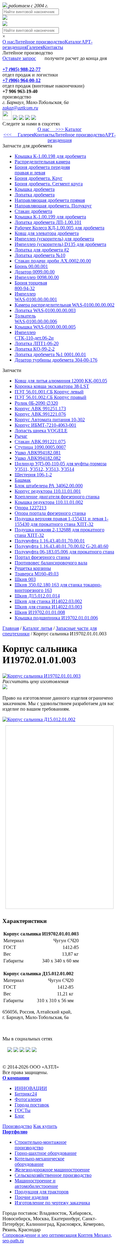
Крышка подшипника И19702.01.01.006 (56, 617)
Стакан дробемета (33, 211)
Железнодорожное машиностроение (52, 1169)
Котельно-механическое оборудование (39, 1161)
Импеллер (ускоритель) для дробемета (54, 238)
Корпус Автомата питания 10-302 (50, 419)
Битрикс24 (26, 1093)
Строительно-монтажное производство (41, 1145)
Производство (17, 1126)
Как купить (45, 1126)
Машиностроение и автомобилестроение (36, 1183)
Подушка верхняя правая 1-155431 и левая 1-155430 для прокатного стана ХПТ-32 (61, 521)
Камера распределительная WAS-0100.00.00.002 (64, 304)
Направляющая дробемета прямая (50, 200)
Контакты (53, 47)
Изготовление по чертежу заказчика (52, 1202)
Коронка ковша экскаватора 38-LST (52, 386)
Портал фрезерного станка (42, 557)
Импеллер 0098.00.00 (37, 277)
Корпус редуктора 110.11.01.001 (48, 491)
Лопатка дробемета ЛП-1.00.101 (48, 222)
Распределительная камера (42, 161)
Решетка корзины (33, 568)
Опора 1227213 (30, 507)
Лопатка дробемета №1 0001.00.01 (50, 354)
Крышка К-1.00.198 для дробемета (50, 156)
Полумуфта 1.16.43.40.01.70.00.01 (50, 540)
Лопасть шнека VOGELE (41, 430)
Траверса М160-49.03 (37, 573)
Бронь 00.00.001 (31, 266)
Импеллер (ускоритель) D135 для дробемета (60, 244)
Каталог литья (37, 628)
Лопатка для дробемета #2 (42, 249)
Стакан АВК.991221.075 (40, 441)
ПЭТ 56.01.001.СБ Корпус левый (49, 391)
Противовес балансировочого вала (51, 562)
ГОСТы (23, 1110)
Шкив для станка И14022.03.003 (48, 606)
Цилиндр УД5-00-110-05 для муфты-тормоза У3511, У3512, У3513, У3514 (60, 466)
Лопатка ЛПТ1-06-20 (37, 343)
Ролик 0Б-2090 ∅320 (36, 403)
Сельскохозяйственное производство (53, 1175)
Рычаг (21, 436)
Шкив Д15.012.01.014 (37, 595)
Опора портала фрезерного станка (50, 513)
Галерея (35, 47)
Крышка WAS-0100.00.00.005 (45, 326)
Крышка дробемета (35, 189)
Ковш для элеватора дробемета (47, 233)
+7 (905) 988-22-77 (21, 69)
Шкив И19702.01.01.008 (40, 612)
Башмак (23, 480)
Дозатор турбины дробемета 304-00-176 (56, 360)
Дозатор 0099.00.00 (35, 271)
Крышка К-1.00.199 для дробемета (50, 216)
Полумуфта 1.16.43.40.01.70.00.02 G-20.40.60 (61, 546)
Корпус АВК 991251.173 (40, 408)
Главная (10, 628)
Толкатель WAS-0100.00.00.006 (36, 318)
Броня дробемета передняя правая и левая (42, 170)
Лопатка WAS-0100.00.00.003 (45, 310)
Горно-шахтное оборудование (46, 1153)
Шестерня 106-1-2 (33, 474)
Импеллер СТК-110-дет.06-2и (34, 335)
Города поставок (32, 1104)
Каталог (73, 41)
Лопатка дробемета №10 (40, 255)
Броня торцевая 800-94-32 (31, 285)
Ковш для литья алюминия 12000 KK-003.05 (61, 380)
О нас (8, 41)
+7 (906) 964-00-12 (21, 80)
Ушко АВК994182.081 (38, 452)
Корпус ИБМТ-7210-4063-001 (45, 425)
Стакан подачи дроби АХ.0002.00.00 (53, 260)
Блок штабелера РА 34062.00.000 (49, 485)
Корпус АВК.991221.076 (40, 414)
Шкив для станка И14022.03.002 (48, 601)
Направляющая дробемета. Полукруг (53, 205)
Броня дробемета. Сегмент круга (49, 183)
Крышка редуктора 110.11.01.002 (49, 502)
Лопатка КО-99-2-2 (35, 348)
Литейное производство (39, 41)
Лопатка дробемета (35, 194)
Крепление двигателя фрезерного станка (57, 496)
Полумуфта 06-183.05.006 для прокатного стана (64, 551)
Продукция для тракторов (42, 1191)
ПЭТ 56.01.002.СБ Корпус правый (50, 397)
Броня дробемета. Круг (39, 178)
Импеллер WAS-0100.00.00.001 (36, 296)
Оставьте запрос (19, 58)
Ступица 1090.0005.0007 (40, 447)
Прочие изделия (31, 1197)
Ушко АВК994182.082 (38, 458)
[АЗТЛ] (5, 5)
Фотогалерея (28, 1099)
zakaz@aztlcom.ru (20, 107)
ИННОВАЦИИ (31, 1088)
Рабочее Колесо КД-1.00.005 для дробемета (59, 227)
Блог (19, 1115)
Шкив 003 (25, 579)
